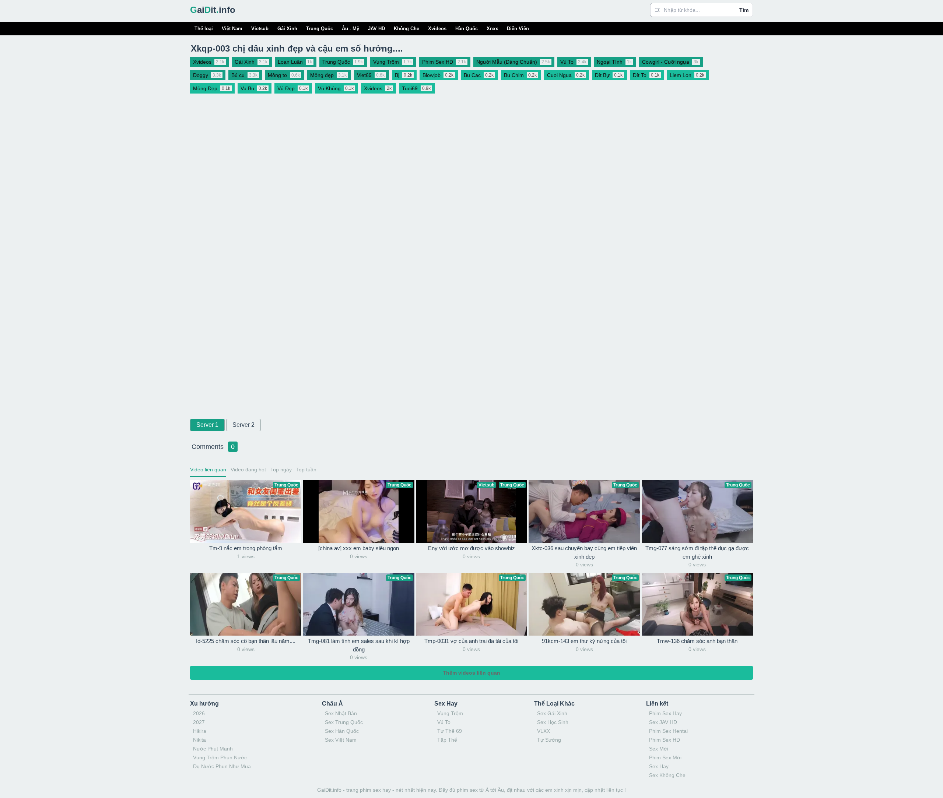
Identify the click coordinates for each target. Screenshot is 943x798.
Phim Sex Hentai (668, 731)
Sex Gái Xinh (552, 713)
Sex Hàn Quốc (342, 731)
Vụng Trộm (450, 713)
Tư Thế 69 (449, 731)
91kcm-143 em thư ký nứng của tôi (584, 641)
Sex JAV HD (663, 722)
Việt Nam (232, 28)
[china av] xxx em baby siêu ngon (358, 548)
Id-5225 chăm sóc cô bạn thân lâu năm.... (245, 641)
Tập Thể (447, 740)
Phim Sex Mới (665, 757)
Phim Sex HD (664, 740)
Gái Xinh (287, 28)
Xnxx (492, 28)
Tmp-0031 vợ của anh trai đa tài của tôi (471, 641)
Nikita (199, 740)
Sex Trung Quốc (344, 722)
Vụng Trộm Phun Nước (220, 757)
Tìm (744, 10)
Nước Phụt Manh (213, 749)
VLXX (543, 731)
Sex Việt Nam (341, 740)
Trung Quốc (319, 28)
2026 (199, 713)
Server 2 (243, 425)
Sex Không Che (667, 775)
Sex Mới (658, 749)
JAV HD (376, 28)
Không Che (406, 28)
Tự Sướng (549, 740)
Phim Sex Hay (665, 713)
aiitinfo (212, 10)
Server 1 (207, 425)
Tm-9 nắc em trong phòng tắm (245, 548)
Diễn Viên (518, 28)
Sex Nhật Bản (341, 713)
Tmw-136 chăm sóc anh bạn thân (697, 641)
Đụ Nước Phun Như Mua (222, 766)
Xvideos (437, 28)
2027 (199, 722)
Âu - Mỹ (350, 28)
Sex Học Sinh (552, 722)
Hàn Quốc (466, 28)
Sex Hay (659, 766)
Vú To (444, 722)
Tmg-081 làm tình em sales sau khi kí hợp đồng (359, 645)
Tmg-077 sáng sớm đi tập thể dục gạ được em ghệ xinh (697, 552)
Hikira (199, 731)
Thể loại (203, 28)
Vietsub (260, 28)
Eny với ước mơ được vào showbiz (471, 548)
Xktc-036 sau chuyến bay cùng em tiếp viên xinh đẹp (584, 552)
